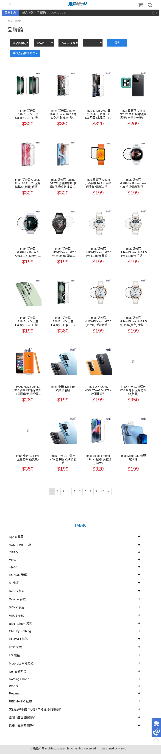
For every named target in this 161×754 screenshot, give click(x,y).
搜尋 (117, 42)
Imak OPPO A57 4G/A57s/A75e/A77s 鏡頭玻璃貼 (98, 390)
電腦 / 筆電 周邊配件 (22, 717)
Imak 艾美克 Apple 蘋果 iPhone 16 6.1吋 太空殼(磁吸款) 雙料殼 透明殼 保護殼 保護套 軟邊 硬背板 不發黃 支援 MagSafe (63, 114)
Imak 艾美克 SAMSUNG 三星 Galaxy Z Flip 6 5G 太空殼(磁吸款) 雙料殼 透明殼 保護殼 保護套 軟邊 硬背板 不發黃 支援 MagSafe (63, 321)
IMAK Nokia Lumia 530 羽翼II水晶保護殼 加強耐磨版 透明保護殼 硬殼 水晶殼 (27, 390)
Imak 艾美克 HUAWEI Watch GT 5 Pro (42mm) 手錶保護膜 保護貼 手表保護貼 (133, 252)
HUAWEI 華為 (18, 639)
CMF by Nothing (20, 631)
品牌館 (18, 21)
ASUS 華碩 (16, 615)
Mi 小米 (14, 583)
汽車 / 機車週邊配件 (22, 726)
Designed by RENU (114, 748)
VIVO (12, 559)
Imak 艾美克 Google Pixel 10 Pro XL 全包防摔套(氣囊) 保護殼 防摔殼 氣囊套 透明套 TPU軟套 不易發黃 (28, 183)
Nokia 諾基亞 (18, 671)
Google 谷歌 (17, 599)
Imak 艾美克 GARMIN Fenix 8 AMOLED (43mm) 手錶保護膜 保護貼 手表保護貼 (28, 252)
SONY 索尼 (16, 607)
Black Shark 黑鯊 (20, 623)
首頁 (10, 21)
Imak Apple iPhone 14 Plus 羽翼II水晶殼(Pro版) (98, 459)
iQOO (13, 566)
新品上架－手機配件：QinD (39, 12)
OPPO (13, 552)
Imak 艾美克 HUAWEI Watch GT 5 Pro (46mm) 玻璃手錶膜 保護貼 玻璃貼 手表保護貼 (63, 252)
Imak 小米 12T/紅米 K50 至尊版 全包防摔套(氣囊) (133, 390)
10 (102, 491)
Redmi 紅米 (17, 591)
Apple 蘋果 (16, 537)
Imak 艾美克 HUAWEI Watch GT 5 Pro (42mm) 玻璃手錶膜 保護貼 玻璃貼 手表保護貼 (98, 252)
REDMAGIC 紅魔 (20, 701)
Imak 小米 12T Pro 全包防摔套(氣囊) (27, 457)
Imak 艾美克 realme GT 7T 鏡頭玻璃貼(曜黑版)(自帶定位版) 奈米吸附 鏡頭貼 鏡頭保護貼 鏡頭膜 (133, 114)
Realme (14, 693)
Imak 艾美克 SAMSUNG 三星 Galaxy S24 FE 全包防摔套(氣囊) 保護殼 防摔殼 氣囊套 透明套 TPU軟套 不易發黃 (28, 114)
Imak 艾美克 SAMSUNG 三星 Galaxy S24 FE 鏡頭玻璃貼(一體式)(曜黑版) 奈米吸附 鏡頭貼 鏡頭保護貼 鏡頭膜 (28, 321)
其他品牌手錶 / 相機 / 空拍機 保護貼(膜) (35, 709)
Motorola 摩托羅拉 (21, 663)
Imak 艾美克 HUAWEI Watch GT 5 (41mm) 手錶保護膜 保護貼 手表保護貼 (98, 321)
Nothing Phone (19, 679)
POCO (13, 686)
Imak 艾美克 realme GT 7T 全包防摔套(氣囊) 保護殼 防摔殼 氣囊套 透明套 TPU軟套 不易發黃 (63, 183)
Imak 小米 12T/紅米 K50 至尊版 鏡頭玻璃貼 (63, 459)
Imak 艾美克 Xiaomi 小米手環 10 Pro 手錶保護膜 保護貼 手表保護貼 (98, 183)
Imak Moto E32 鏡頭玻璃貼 (133, 457)
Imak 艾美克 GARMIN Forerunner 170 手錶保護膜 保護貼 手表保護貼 (133, 183)
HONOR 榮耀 (18, 574)
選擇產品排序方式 (24, 53)
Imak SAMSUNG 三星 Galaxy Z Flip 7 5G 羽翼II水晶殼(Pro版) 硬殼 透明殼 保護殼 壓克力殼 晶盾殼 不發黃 (98, 114)
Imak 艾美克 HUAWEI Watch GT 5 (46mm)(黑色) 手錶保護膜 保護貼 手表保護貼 (133, 321)
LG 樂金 (14, 655)
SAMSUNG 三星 (20, 545)
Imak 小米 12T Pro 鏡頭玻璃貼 (63, 388)
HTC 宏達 (15, 647)
